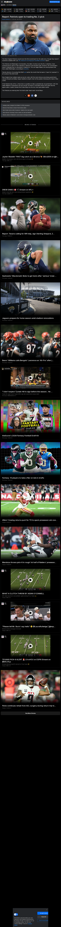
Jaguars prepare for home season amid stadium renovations (28, 318)
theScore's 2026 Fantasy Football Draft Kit (20, 436)
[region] (30, 917)
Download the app (54, 1)
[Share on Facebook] (32, 95)
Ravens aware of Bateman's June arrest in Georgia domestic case (19, 114)
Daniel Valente (6, 19)
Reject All (44, 916)
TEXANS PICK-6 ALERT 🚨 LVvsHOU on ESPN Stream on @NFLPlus (26, 660)
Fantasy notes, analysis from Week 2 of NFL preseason (16, 105)
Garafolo (26, 69)
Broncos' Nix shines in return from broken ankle (14, 107)
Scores (9, 5)
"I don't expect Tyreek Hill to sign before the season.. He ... (27, 392)
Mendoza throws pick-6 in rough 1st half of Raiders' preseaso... (29, 562)
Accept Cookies (44, 913)
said (25, 72)
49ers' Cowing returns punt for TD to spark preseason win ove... (29, 520)
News (14, 5)
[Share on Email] (35, 95)
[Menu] (1, 2)
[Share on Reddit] (29, 95)
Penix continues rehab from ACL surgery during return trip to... (29, 706)
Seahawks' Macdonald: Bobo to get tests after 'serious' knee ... (29, 276)
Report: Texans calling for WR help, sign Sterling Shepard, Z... (28, 234)
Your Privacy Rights (44, 920)
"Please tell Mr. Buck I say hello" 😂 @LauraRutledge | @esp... (28, 626)
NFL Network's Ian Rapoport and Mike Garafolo (32, 60)
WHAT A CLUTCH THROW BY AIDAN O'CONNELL (23, 593)
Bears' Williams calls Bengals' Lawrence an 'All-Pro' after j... (28, 360)
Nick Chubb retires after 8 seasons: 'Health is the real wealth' (18, 110)
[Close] (46, 909)
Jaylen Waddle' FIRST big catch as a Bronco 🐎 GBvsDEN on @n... (30, 157)
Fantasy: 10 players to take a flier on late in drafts (23, 478)
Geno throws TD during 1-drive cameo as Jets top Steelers (17, 112)
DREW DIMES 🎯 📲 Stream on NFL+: (18, 190)
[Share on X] (25, 95)
